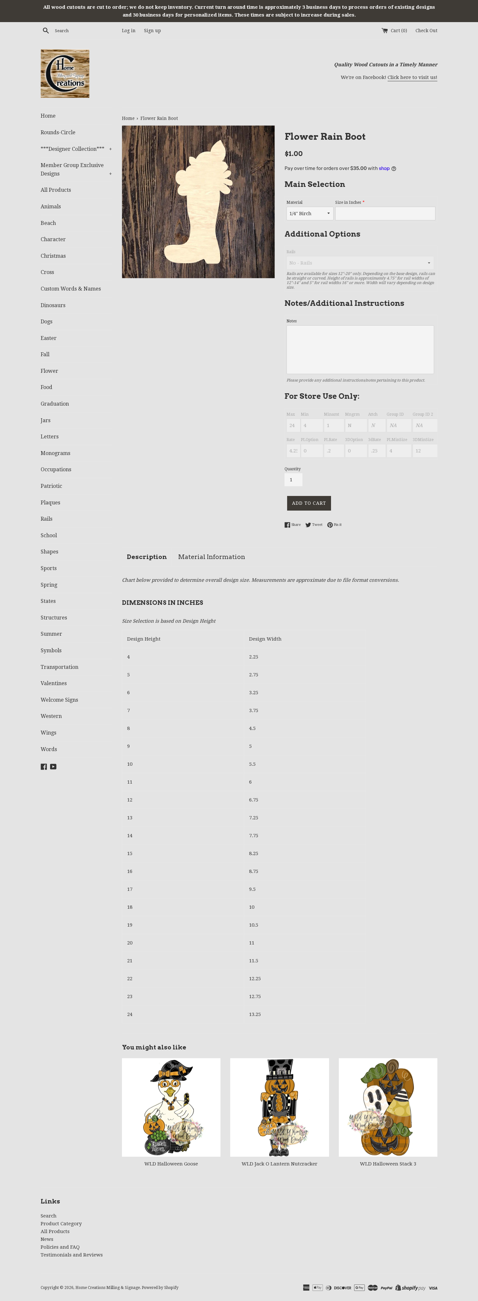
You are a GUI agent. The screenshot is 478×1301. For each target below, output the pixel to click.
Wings (48, 733)
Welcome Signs (59, 700)
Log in (129, 30)
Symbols (51, 650)
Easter (49, 338)
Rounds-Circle (58, 132)
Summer (51, 634)
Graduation (55, 404)
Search (49, 1216)
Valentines (54, 683)
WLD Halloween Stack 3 (388, 1164)
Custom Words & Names (71, 289)
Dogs (46, 322)
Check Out (426, 30)
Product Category (61, 1224)
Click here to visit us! (412, 77)
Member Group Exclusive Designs (76, 169)
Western (51, 716)
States (48, 601)
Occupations (56, 469)
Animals (51, 206)
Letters (50, 437)
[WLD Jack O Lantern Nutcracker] (279, 1107)
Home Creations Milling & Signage (107, 1287)
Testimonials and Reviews (72, 1255)
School (49, 535)
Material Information (211, 557)
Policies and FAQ (60, 1247)
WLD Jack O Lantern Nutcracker (279, 1164)
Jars (45, 420)
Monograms (55, 453)
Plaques (50, 503)
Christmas (53, 256)
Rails (46, 519)
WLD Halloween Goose (171, 1164)
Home (48, 116)
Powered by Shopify (160, 1287)
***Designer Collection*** (76, 149)
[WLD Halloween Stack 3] (388, 1107)
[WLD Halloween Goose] (171, 1107)
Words (49, 749)
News (47, 1239)
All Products (56, 190)
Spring (49, 585)
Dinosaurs (53, 305)
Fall (45, 354)
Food (46, 387)
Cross (47, 272)
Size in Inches (348, 202)
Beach (48, 223)
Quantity (293, 469)
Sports (49, 568)
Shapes (49, 552)
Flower (49, 371)
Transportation (59, 667)
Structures (54, 618)
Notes (291, 321)
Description (147, 557)
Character (53, 239)
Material (294, 202)
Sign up (152, 30)
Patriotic (51, 486)
